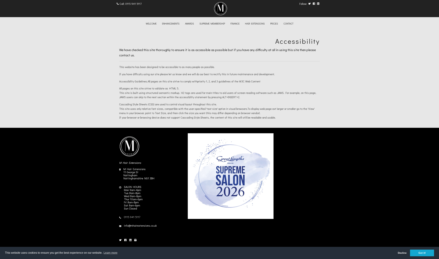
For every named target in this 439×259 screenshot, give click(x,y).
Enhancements (171, 23)
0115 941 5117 (133, 3)
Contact (288, 23)
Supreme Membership (212, 23)
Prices (274, 23)
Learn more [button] (110, 252)
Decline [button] (402, 252)
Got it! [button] (422, 252)
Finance (235, 23)
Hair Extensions (255, 23)
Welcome (151, 23)
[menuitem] (151, 24)
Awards (189, 23)
